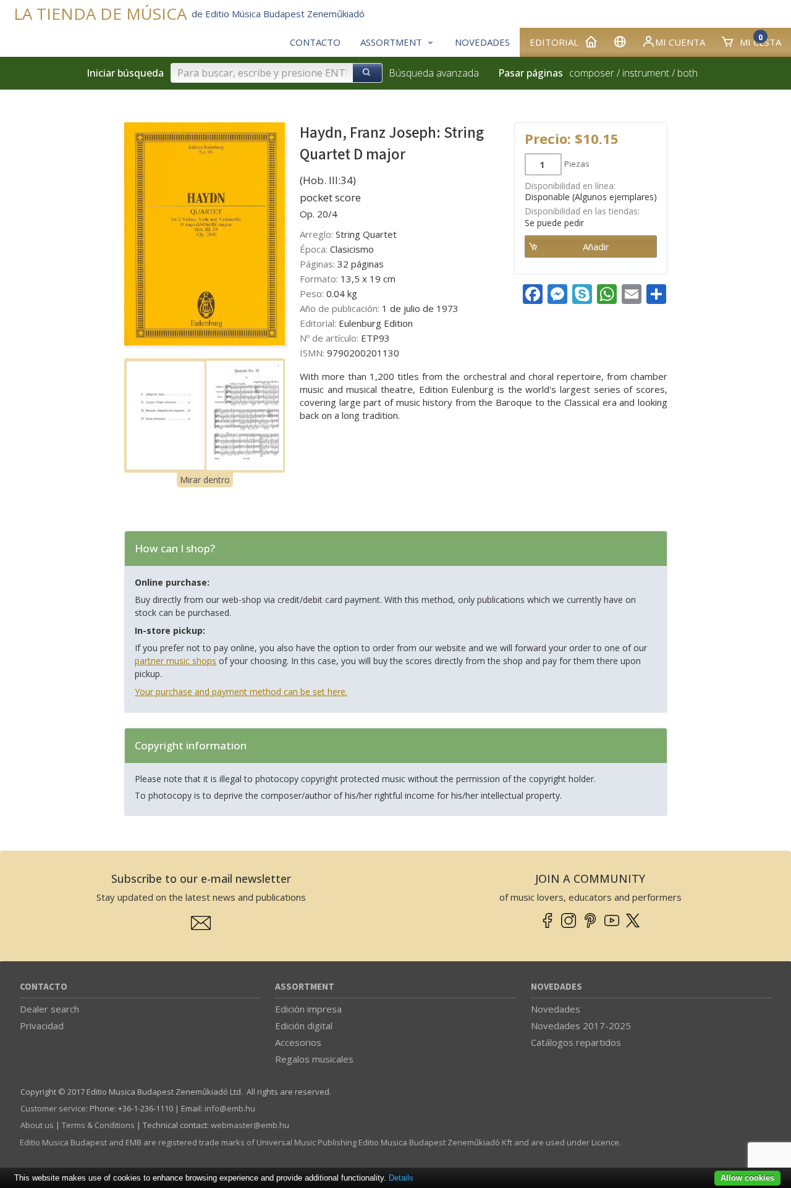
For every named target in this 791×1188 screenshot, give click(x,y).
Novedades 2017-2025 (581, 1025)
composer (591, 73)
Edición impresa (308, 1009)
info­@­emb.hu (230, 1108)
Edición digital (303, 1025)
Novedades (556, 986)
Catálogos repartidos (576, 1042)
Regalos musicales (314, 1059)
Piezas (577, 163)
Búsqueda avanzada (434, 73)
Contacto (43, 986)
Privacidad (42, 1025)
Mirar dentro (205, 480)
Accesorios (298, 1042)
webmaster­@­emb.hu (250, 1125)
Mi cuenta (680, 42)
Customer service (53, 1108)
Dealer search (49, 1009)
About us (37, 1125)
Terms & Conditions (98, 1125)
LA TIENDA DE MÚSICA (100, 14)
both (687, 73)
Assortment (304, 986)
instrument (645, 73)
